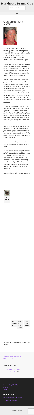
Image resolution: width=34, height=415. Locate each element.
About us (5, 389)
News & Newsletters (11, 372)
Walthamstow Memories (10, 359)
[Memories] (14, 255)
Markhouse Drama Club (17, 3)
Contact (5, 387)
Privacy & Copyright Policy (10, 385)
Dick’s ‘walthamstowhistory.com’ (12, 356)
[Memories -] (7, 193)
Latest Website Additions (12, 369)
